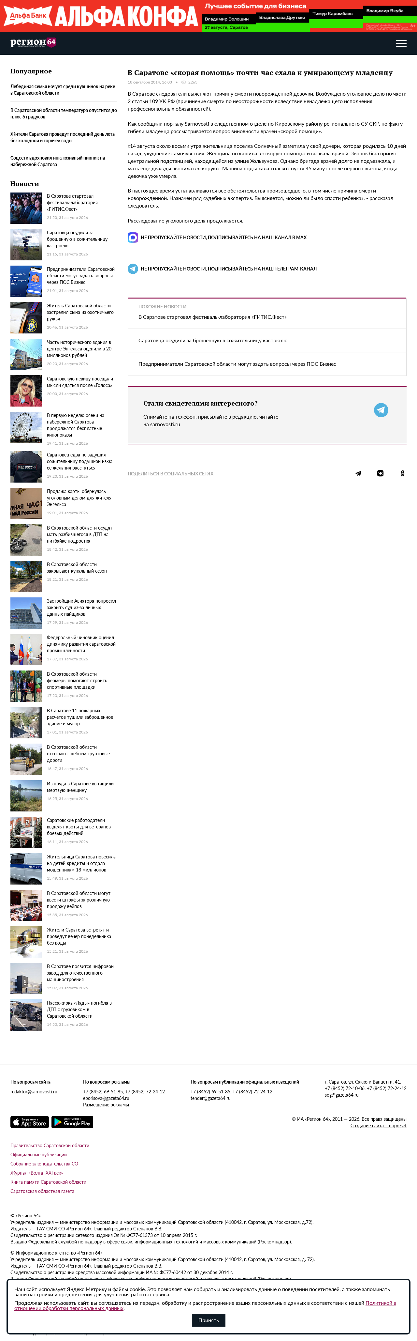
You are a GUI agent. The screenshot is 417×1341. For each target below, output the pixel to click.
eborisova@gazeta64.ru (106, 1098)
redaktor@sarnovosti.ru (33, 1091)
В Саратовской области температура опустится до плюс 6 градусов (63, 113)
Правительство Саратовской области (49, 1145)
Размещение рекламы (106, 1104)
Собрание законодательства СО (44, 1163)
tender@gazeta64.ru (211, 1098)
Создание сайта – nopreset (379, 1125)
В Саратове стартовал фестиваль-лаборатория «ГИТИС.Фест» (212, 316)
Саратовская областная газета (42, 1191)
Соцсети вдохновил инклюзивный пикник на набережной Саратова (57, 160)
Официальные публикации (38, 1154)
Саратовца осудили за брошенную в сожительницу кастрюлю (213, 340)
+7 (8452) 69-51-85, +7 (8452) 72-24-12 (124, 1091)
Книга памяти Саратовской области (48, 1182)
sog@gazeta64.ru (342, 1094)
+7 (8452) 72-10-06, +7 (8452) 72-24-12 (366, 1088)
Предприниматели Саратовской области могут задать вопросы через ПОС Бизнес (237, 363)
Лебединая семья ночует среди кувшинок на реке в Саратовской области (62, 89)
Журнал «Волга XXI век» (36, 1172)
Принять (208, 1320)
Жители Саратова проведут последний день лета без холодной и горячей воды (62, 137)
